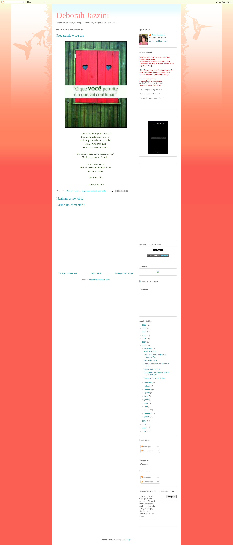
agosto (147, 393)
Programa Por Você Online (154, 378)
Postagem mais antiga (124, 273)
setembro (148, 389)
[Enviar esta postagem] (112, 191)
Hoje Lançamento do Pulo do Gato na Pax (155, 356)
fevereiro (148, 413)
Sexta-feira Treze (150, 360)
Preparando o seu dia (152, 369)
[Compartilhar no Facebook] (124, 191)
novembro (148, 382)
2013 (144, 345)
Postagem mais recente (68, 273)
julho (146, 396)
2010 (144, 428)
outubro (147, 386)
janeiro (147, 417)
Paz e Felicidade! (150, 351)
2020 (144, 325)
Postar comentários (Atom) (99, 280)
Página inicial (96, 273)
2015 (144, 339)
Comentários (148, 451)
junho (146, 400)
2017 (144, 332)
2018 (144, 328)
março (147, 410)
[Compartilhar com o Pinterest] (127, 191)
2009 (144, 431)
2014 (144, 342)
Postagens (147, 447)
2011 (144, 424)
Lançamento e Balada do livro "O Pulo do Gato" (156, 374)
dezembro (148, 348)
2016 (144, 335)
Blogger (128, 540)
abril (146, 406)
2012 (144, 421)
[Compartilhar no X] (122, 191)
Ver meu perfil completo (158, 41)
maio (146, 403)
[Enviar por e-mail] (116, 191)
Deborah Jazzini (82, 15)
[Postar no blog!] (119, 191)
